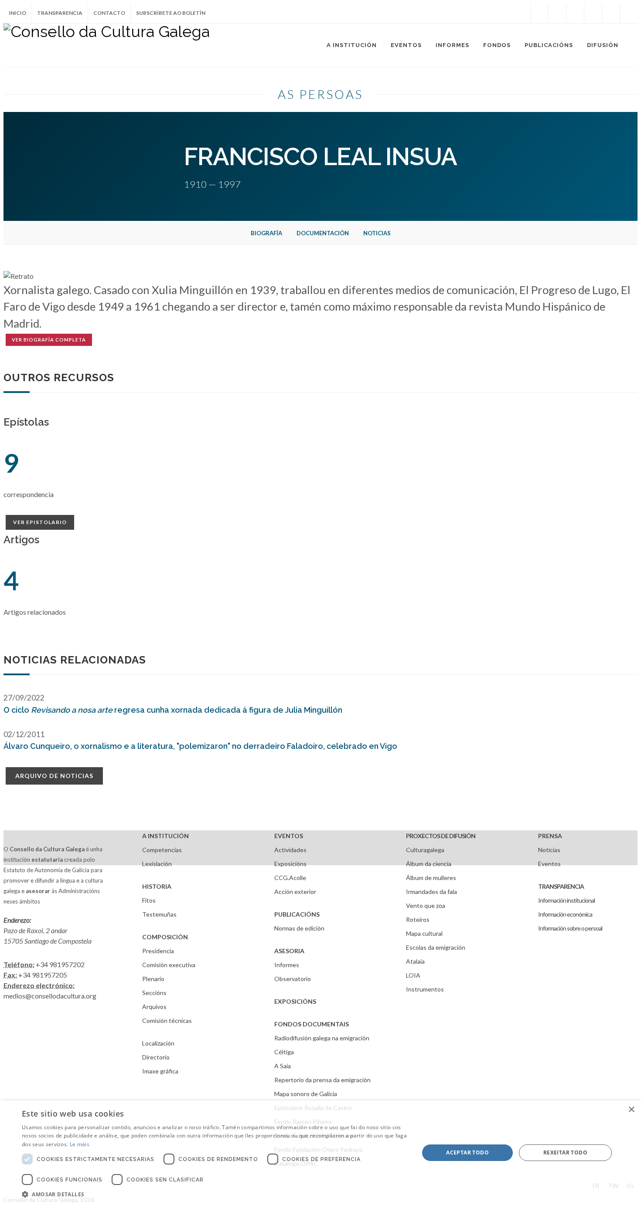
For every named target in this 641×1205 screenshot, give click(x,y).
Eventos (549, 863)
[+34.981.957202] (611, 13)
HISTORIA (156, 886)
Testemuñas (159, 914)
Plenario (153, 978)
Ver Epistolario (40, 522)
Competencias (162, 849)
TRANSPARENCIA (561, 886)
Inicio (17, 13)
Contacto (109, 13)
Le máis (79, 1144)
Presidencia (158, 951)
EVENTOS (288, 835)
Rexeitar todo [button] (565, 1152)
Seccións (154, 992)
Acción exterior (295, 891)
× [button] (631, 1110)
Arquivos (154, 1006)
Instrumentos (425, 989)
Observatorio (292, 978)
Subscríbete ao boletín (170, 13)
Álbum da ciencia (428, 863)
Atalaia (415, 961)
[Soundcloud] (575, 13)
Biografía (266, 233)
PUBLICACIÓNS (297, 914)
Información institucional (566, 900)
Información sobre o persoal (570, 928)
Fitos (149, 900)
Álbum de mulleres (431, 877)
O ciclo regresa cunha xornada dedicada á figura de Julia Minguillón (172, 709)
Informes (286, 964)
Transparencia (59, 13)
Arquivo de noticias (54, 775)
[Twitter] (557, 13)
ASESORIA (289, 951)
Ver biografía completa (49, 339)
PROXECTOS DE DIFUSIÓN (440, 835)
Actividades (290, 849)
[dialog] (320, 1152)
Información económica (565, 914)
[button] (214, 1194)
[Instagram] (521, 13)
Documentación (323, 233)
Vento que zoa (425, 905)
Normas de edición (299, 928)
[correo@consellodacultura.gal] (629, 13)
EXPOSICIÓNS (295, 1001)
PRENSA (550, 835)
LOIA (413, 975)
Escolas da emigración (435, 947)
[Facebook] (539, 13)
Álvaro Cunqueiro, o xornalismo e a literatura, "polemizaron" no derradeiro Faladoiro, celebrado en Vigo (200, 746)
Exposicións (290, 863)
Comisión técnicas (167, 1020)
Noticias (377, 233)
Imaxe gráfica (160, 1071)
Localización (158, 1043)
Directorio (156, 1057)
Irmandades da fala (431, 891)
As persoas (320, 94)
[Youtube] (593, 13)
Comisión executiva (168, 964)
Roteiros (418, 919)
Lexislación (157, 863)
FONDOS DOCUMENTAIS (311, 1024)
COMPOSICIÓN (165, 937)
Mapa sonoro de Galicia (305, 1093)
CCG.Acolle (290, 877)
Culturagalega (425, 849)
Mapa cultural (424, 933)
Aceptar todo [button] (467, 1152)
